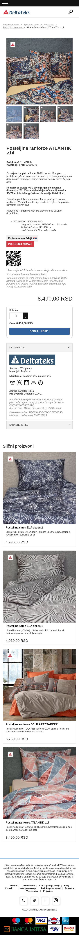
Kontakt (9, 888)
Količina (13, 310)
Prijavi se (48, 891)
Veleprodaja (32, 891)
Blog (66, 886)
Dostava (69, 888)
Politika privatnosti (50, 888)
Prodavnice (29, 886)
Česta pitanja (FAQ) (49, 886)
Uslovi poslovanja (27, 888)
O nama (14, 886)
